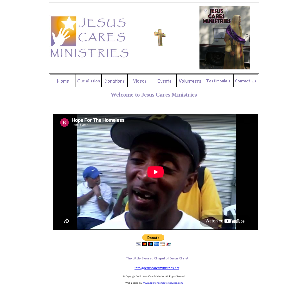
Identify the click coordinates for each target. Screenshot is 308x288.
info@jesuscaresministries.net (157, 268)
